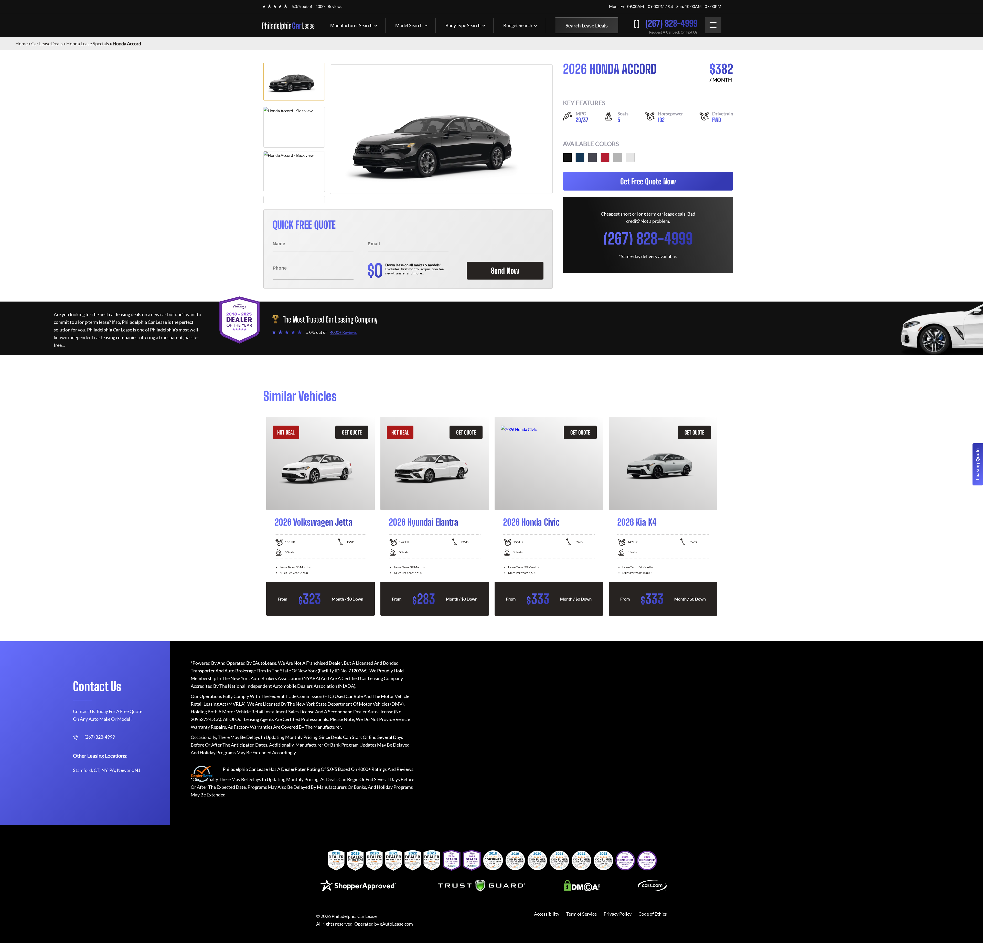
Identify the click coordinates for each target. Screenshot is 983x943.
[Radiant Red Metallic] (605, 157)
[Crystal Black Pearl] (567, 157)
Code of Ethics (652, 914)
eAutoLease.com (396, 924)
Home (21, 43)
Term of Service (581, 914)
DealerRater (293, 769)
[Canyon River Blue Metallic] (580, 157)
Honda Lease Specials (87, 43)
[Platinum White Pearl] (630, 157)
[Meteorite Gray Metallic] (592, 157)
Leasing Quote (977, 464)
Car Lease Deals (47, 43)
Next (723, 516)
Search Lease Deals (586, 25)
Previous (259, 516)
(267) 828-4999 (671, 23)
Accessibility (546, 914)
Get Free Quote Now (648, 181)
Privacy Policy (618, 914)
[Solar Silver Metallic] (617, 157)
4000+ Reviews (328, 6)
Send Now (505, 270)
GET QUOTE (352, 432)
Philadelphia (288, 25)
